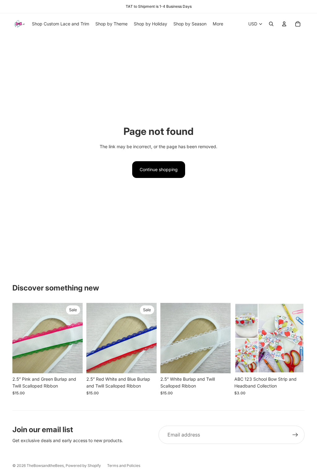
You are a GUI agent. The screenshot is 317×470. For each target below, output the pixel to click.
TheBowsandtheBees (45, 465)
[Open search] (271, 24)
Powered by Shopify (83, 465)
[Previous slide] (17, 338)
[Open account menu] (284, 24)
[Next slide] (78, 338)
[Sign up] (295, 434)
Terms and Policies (123, 465)
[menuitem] (218, 23)
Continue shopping (159, 169)
